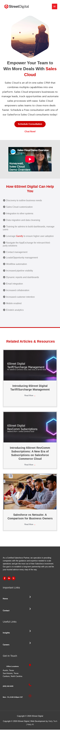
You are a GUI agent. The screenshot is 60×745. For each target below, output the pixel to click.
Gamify (19, 236)
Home (5, 599)
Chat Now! (30, 131)
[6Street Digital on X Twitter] (13, 578)
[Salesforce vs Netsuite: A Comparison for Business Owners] (30, 491)
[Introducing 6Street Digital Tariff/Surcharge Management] (30, 365)
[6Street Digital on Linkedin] (9, 578)
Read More (30, 395)
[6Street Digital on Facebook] (4, 578)
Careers (6, 645)
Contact (6, 611)
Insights (6, 633)
